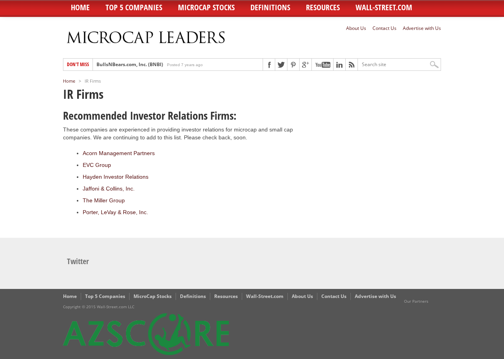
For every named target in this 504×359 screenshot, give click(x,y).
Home (80, 7)
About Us (356, 28)
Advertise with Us (422, 28)
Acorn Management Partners (119, 153)
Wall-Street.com (384, 7)
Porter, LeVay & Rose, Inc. (115, 212)
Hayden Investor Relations (115, 177)
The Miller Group (104, 200)
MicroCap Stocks (206, 7)
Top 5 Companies (134, 7)
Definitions (270, 7)
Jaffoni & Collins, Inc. (109, 188)
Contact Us (384, 28)
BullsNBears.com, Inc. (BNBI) (129, 64)
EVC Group (97, 165)
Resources (323, 7)
